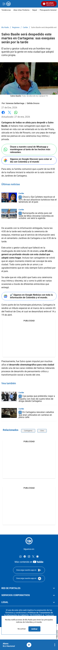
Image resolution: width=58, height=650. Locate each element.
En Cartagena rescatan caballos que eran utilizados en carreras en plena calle (36, 415)
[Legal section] (54, 602)
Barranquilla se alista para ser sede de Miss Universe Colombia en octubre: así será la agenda (36, 215)
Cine (42, 431)
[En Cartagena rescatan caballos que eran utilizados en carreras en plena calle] (9, 413)
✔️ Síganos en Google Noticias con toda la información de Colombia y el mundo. (31, 296)
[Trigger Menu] (3, 4)
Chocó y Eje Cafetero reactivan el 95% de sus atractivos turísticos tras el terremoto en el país (38, 199)
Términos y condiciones (15, 613)
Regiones (16, 27)
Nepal (34, 10)
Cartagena (28, 431)
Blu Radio (5, 27)
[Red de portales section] (54, 588)
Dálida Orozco (33, 103)
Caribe (25, 27)
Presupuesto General (48, 10)
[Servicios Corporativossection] (54, 595)
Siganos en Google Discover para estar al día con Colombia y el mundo (31, 160)
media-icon (29, 644)
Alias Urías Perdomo (21, 10)
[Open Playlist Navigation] (54, 644)
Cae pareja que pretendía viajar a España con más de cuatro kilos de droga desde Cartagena (37, 398)
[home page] (29, 540)
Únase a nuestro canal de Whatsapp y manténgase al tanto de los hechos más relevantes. (30, 149)
